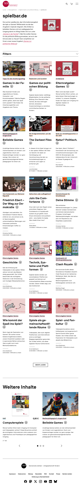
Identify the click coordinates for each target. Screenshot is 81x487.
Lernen (4, 9)
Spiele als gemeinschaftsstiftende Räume (39, 324)
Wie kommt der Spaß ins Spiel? (13, 322)
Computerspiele (13, 422)
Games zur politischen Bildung (40, 84)
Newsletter (38, 474)
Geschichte (10, 262)
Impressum (12, 474)
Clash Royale (64, 264)
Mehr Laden (40, 365)
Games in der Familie (10, 34)
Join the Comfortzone (38, 200)
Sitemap (30, 474)
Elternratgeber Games (65, 84)
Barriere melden (67, 474)
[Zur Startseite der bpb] (10, 6)
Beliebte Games (13, 139)
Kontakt (51, 474)
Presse (58, 474)
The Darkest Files (40, 139)
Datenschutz (22, 474)
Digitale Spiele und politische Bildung (28, 9)
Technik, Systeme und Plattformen (39, 266)
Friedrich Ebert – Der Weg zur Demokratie (13, 203)
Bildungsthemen (13, 9)
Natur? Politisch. (66, 139)
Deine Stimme (65, 200)
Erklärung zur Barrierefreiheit (40, 477)
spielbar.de (44, 9)
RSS (45, 474)
